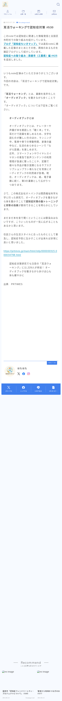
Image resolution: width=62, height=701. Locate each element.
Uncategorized (24, 22)
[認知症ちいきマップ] (5, 4)
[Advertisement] (31, 323)
